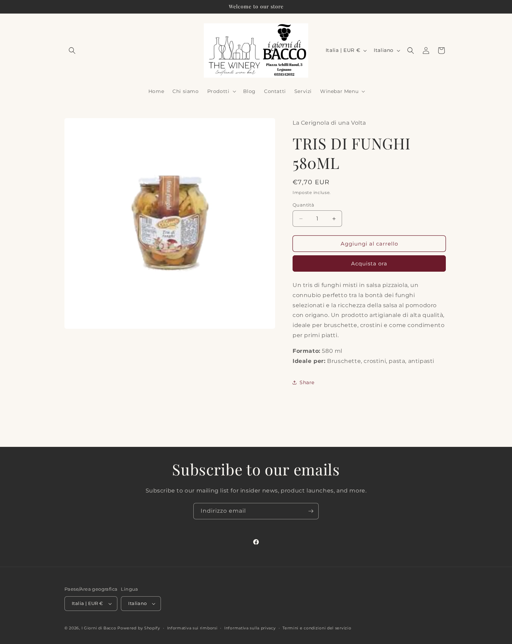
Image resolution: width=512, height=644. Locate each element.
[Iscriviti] (310, 511)
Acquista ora (369, 263)
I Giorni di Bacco (99, 628)
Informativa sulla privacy (250, 628)
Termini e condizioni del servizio (316, 628)
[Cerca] (410, 50)
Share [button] (307, 382)
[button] (72, 50)
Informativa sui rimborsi (192, 628)
